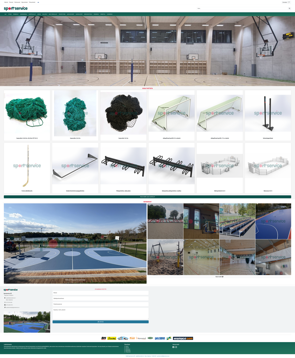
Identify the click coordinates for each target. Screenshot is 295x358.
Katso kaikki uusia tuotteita (147, 197)
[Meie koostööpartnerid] (104, 338)
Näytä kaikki (219, 276)
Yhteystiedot (32, 2)
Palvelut (11, 2)
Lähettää (101, 322)
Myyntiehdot (25, 2)
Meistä (6, 2)
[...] (70, 282)
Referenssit (17, 2)
